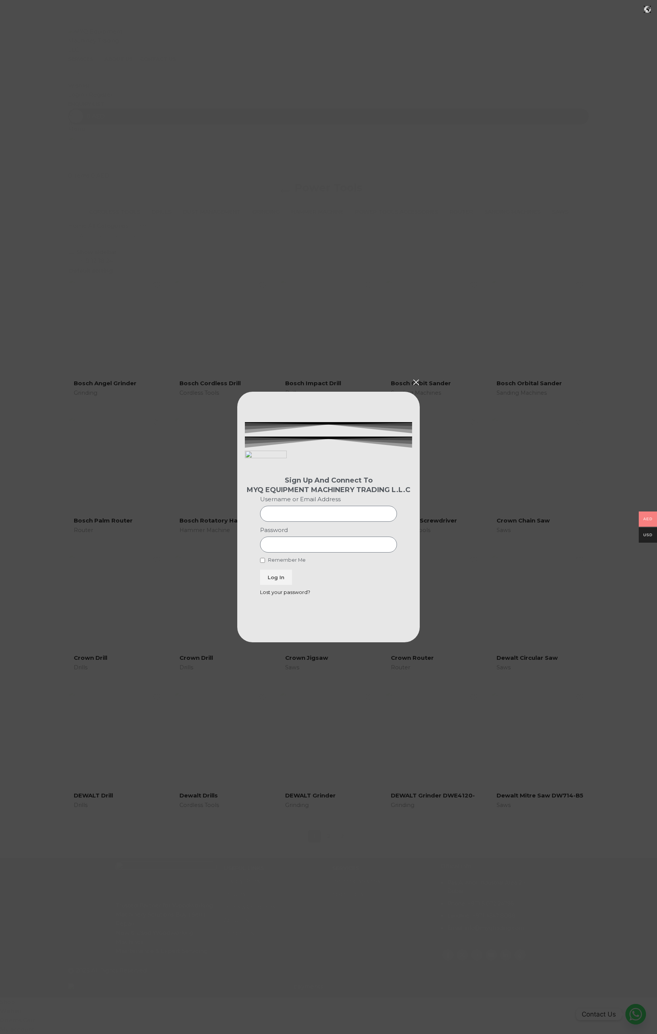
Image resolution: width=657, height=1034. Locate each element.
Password (274, 530)
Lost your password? (285, 592)
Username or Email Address (300, 499)
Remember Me (286, 560)
